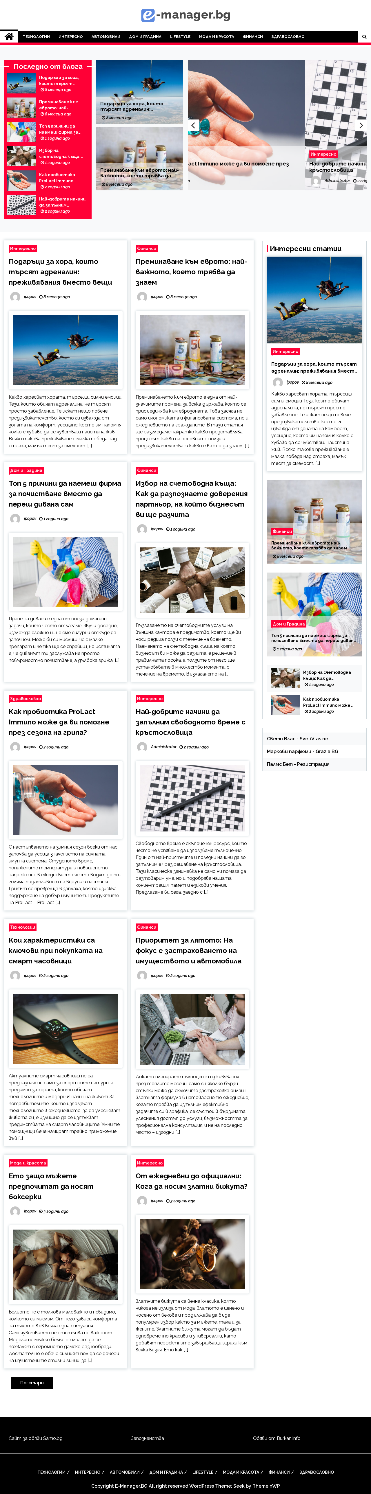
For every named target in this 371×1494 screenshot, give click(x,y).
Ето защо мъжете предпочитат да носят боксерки (51, 1186)
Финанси (253, 36)
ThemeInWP (266, 1486)
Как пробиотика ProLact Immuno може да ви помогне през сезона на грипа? (61, 178)
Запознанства (147, 1438)
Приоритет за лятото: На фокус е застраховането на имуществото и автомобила (188, 950)
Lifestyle (180, 36)
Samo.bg (53, 1438)
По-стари (32, 1383)
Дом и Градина (145, 36)
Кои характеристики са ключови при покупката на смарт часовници (56, 950)
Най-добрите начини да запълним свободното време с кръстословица (62, 202)
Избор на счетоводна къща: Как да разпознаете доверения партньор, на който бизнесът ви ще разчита (61, 154)
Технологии (36, 36)
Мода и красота (216, 36)
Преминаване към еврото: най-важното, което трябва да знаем (59, 105)
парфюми (300, 751)
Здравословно (288, 36)
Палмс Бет (280, 764)
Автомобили (106, 36)
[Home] (9, 37)
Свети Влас (281, 739)
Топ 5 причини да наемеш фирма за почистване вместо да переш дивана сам (62, 129)
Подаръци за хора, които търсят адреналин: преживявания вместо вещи (59, 81)
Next (361, 125)
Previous (193, 125)
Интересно (71, 36)
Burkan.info (289, 1438)
